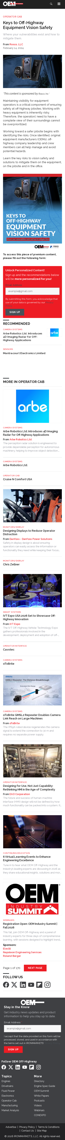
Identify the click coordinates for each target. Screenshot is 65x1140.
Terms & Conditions (49, 1127)
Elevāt (7, 948)
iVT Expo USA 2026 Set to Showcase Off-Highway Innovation (29, 617)
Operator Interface (15, 646)
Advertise (11, 1127)
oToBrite (8, 663)
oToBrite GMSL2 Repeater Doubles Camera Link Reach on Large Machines (32, 716)
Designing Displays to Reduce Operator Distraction (29, 532)
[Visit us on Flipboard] (39, 984)
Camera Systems (12, 329)
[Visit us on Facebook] (6, 984)
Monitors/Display (13, 527)
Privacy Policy (52, 1043)
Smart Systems (12, 612)
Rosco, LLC (16, 44)
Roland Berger (12, 956)
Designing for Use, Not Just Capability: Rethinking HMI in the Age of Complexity (29, 787)
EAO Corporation (20, 794)
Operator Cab (12, 16)
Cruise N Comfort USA (17, 479)
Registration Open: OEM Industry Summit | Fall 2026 (30, 925)
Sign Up (15, 312)
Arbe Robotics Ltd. (21, 439)
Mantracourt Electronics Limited (24, 353)
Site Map (42, 1130)
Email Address (14, 285)
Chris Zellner (11, 564)
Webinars (8, 920)
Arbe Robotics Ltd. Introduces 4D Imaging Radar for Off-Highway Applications (22, 337)
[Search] (51, 4)
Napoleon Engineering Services (22, 952)
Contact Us (27, 1130)
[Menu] (59, 4)
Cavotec (8, 649)
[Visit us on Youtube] (31, 984)
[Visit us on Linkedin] (23, 984)
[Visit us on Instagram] (47, 984)
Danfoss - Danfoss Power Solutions (31, 539)
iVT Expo (15, 624)
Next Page (35, 968)
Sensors (8, 349)
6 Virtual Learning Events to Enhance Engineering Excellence (27, 858)
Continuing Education (16, 853)
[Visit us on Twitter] (14, 984)
